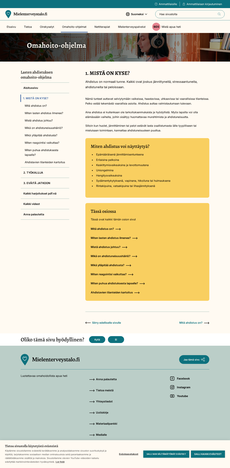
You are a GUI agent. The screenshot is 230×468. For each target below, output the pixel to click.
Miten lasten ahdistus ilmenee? (44, 113)
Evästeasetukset (128, 454)
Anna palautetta (33, 214)
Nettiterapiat (102, 26)
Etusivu (11, 26)
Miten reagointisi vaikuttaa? (42, 142)
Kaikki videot (31, 204)
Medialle (101, 434)
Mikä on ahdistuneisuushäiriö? (44, 128)
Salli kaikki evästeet (208, 454)
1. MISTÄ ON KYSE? (35, 98)
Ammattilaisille (168, 4)
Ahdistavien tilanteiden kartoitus (45, 162)
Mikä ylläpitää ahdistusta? (41, 135)
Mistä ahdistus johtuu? (39, 120)
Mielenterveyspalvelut (131, 26)
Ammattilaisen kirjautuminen (204, 4)
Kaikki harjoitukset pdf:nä (39, 193)
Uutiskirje (102, 412)
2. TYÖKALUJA (33, 172)
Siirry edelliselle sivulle (106, 322)
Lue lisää (60, 461)
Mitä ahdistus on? (36, 105)
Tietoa (28, 26)
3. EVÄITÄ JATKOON (36, 183)
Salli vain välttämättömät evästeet (166, 454)
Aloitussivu (30, 87)
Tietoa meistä (104, 390)
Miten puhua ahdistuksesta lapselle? (41, 152)
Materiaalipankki (106, 423)
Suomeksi (135, 15)
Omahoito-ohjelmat (74, 26)
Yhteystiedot (104, 401)
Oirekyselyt (47, 26)
